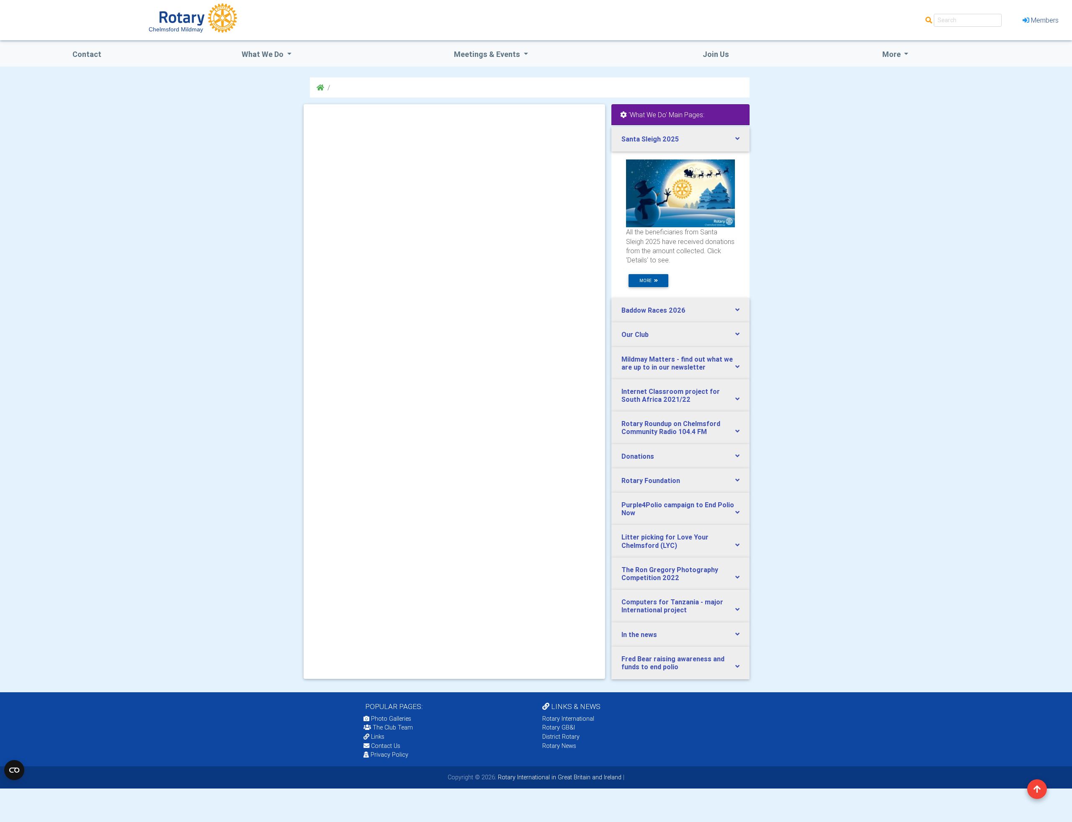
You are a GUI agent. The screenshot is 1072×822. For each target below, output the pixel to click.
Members (1045, 20)
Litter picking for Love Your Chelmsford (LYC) (665, 541)
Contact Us (384, 746)
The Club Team (393, 727)
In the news (639, 634)
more (646, 280)
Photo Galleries (390, 718)
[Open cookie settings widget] (14, 770)
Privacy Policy (389, 754)
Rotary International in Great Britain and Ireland (558, 777)
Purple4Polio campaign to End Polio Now (677, 509)
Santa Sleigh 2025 (650, 139)
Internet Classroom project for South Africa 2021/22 (670, 395)
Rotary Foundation (650, 480)
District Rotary (561, 736)
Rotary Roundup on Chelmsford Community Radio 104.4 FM (670, 427)
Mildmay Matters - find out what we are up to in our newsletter (677, 363)
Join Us (716, 54)
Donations (637, 456)
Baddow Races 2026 (653, 310)
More (892, 54)
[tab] (680, 139)
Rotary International (568, 718)
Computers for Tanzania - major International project (672, 606)
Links (377, 736)
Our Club (635, 334)
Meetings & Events (488, 54)
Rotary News (559, 746)
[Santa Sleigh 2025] (680, 193)
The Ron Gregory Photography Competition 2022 (669, 573)
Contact (86, 54)
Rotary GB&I (558, 727)
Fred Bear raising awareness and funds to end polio (672, 663)
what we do (263, 54)
